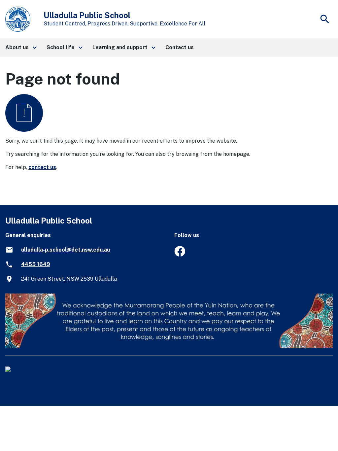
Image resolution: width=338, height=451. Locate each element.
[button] (20, 47)
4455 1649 (35, 264)
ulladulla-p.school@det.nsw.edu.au (65, 250)
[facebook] (179, 255)
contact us (42, 167)
